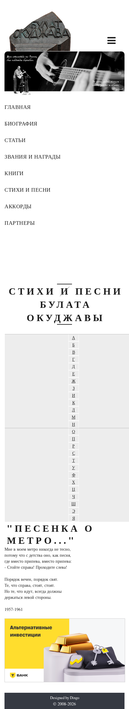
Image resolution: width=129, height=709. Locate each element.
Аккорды (18, 206)
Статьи (15, 140)
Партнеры (19, 222)
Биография (21, 123)
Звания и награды (32, 156)
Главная (17, 106)
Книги (14, 173)
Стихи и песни (27, 189)
